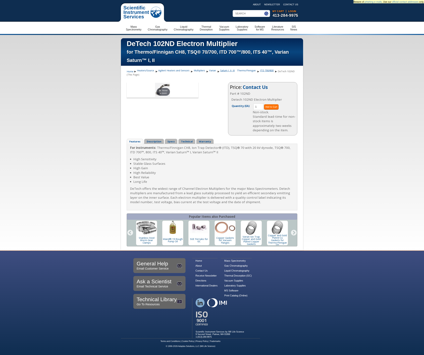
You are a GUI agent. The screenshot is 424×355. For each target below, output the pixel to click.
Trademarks (215, 341)
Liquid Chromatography (236, 270)
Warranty (205, 141)
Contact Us (290, 4)
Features (134, 141)
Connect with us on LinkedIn (200, 302)
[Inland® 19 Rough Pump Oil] (172, 228)
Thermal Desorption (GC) (238, 275)
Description (154, 141)
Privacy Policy (202, 341)
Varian (212, 70)
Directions (200, 280)
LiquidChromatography (183, 28)
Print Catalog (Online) (235, 295)
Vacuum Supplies (233, 280)
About (257, 4)
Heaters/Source (145, 70)
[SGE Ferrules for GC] (198, 228)
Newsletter (272, 4)
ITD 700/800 (267, 70)
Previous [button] (130, 233)
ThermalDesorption (206, 28)
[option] (146, 233)
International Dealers (206, 285)
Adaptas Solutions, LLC (188, 346)
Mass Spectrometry (235, 260)
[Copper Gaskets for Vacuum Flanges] (225, 228)
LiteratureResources (277, 28)
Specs (171, 141)
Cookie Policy (188, 341)
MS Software (231, 290)
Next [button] (294, 233)
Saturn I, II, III (227, 70)
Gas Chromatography (236, 265)
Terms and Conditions (170, 341)
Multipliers (199, 70)
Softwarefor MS (260, 28)
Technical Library (157, 301)
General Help (153, 265)
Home (130, 71)
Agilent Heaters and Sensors (173, 70)
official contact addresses (405, 1)
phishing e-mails (373, 1)
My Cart (278, 11)
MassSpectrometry (133, 28)
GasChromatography (157, 28)
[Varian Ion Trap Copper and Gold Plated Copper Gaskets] (251, 228)
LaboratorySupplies (242, 28)
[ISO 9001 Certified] (220, 318)
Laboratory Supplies (235, 285)
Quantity (241, 105)
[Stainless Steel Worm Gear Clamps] (146, 228)
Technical (187, 141)
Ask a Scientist (154, 283)
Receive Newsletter (206, 275)
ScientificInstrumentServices (136, 12)
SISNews (293, 28)
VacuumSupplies (224, 28)
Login (292, 11)
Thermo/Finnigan (246, 70)
